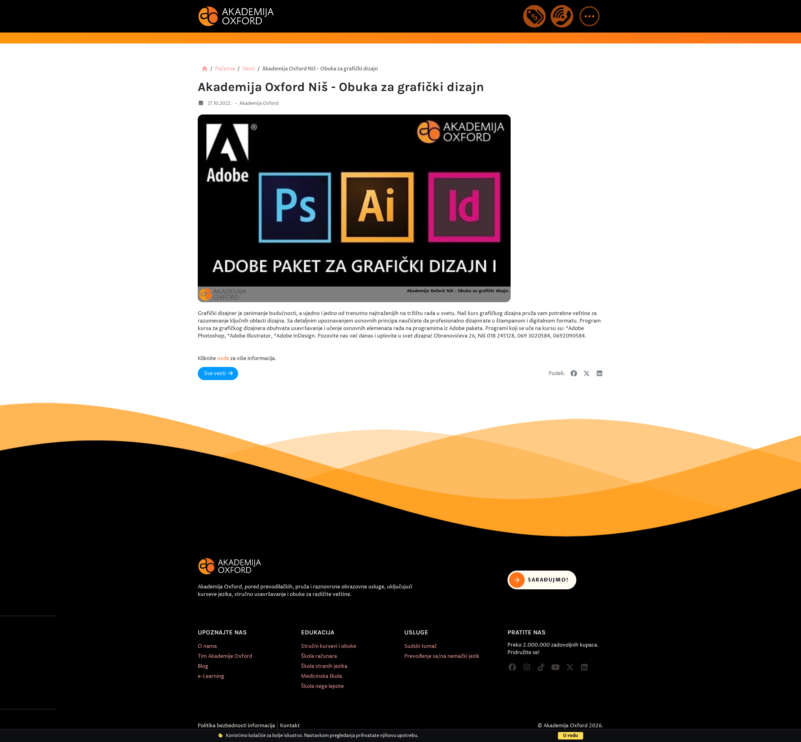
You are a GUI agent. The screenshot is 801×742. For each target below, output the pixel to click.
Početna (225, 68)
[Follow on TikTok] (541, 667)
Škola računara (319, 656)
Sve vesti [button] (215, 373)
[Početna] (205, 68)
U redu (570, 736)
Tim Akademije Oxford (225, 656)
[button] (589, 16)
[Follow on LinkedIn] (584, 667)
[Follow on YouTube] (555, 667)
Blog (203, 666)
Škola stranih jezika (324, 666)
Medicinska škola (321, 676)
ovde (223, 358)
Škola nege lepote (322, 686)
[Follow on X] (569, 667)
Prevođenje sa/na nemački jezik (441, 656)
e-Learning (211, 676)
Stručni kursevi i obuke (328, 646)
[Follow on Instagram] (526, 667)
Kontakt (290, 725)
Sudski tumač (420, 646)
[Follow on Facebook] (512, 667)
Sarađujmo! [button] (548, 580)
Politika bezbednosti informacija (236, 725)
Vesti (248, 68)
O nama (207, 646)
